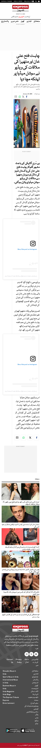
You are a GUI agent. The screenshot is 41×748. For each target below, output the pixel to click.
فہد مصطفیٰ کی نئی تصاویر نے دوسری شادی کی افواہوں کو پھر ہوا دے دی (20, 615)
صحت (36, 700)
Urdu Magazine (8, 691)
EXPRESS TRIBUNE (6, 1)
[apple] (28, 731)
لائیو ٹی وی (21, 17)
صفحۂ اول (37, 21)
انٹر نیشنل (35, 682)
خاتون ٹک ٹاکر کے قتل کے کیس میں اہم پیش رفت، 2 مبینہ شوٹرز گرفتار (21, 593)
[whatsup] (23, 437)
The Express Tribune (11, 697)
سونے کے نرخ (34, 703)
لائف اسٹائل (34, 691)
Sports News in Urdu (10, 677)
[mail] (16, 437)
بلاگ (36, 715)
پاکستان (6, 21)
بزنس (36, 718)
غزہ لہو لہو (35, 677)
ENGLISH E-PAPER (29, 1)
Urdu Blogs (7, 694)
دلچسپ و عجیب (33, 697)
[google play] (13, 731)
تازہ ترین (29, 21)
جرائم (36, 723)
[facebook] (36, 437)
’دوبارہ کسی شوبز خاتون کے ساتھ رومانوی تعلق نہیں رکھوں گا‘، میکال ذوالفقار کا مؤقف (20, 503)
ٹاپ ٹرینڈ (35, 694)
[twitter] (29, 437)
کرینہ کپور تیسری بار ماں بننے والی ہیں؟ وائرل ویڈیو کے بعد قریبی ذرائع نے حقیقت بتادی (22, 548)
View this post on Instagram (27, 249)
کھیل (22, 21)
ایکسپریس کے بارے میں (35, 662)
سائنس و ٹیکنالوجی (32, 712)
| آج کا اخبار (27, 17)
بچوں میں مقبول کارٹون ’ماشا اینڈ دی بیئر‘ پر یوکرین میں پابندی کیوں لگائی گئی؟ (20, 570)
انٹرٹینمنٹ (34, 688)
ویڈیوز (36, 720)
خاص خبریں (15, 21)
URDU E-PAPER (18, 1)
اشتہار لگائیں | (14, 17)
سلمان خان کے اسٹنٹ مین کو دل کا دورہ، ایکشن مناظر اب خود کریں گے (20, 525)
